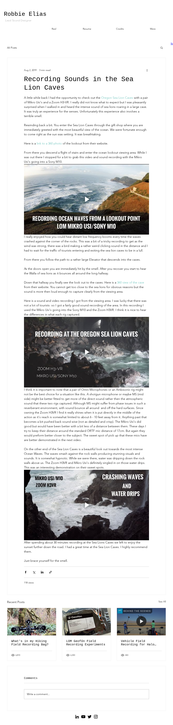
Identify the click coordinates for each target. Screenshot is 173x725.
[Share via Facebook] (25, 572)
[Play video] (86, 199)
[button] (161, 47)
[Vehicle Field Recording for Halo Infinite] (141, 621)
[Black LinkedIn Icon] (77, 716)
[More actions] (147, 70)
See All (162, 601)
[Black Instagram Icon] (95, 716)
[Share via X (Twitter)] (33, 572)
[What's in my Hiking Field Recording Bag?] (31, 621)
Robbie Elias (25, 14)
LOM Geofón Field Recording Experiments (85, 642)
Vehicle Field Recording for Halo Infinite (137, 642)
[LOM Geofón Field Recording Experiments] (86, 621)
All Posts (12, 47)
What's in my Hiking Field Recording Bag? (29, 642)
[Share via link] (50, 572)
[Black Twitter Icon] (89, 716)
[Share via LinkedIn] (42, 572)
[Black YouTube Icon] (83, 716)
